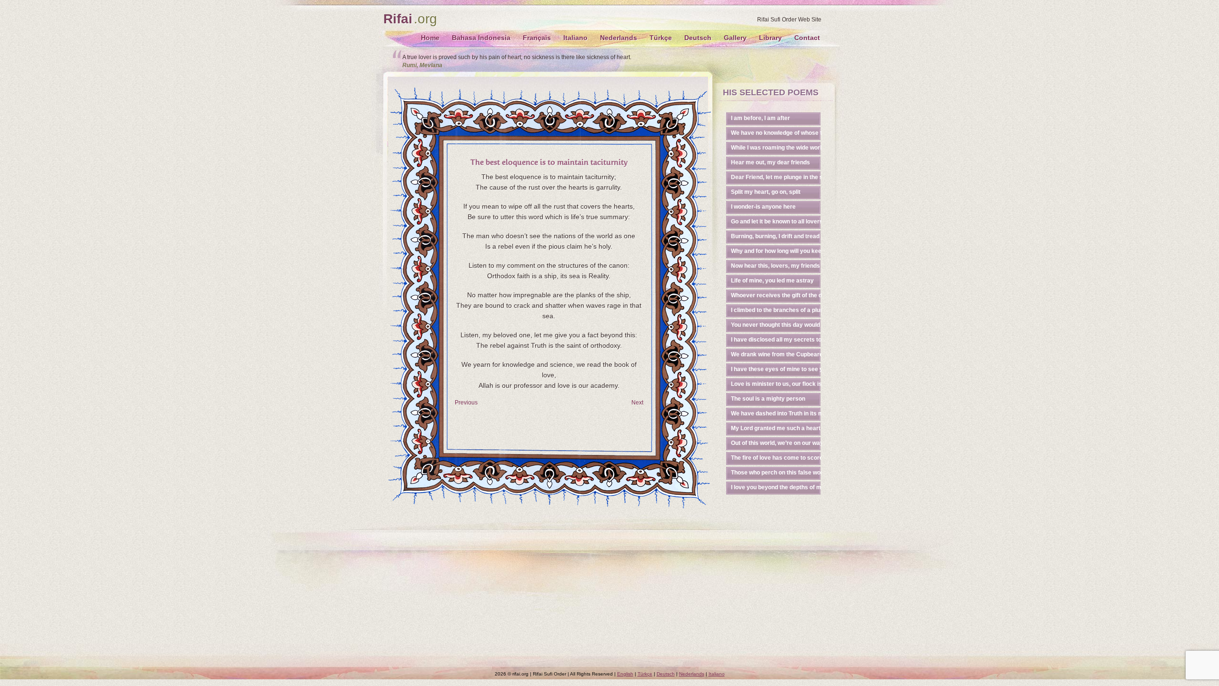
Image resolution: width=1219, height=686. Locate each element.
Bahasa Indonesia (481, 37)
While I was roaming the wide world (776, 147)
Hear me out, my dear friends (770, 162)
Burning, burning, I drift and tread (775, 236)
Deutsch (697, 37)
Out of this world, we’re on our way (776, 443)
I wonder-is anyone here (763, 206)
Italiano (575, 37)
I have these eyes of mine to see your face (776, 369)
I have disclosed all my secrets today (776, 339)
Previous (466, 402)
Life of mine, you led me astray (772, 280)
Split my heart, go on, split (765, 192)
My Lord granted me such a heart (775, 428)
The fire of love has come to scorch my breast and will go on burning (776, 457)
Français (537, 37)
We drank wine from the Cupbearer (776, 354)
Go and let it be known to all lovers (776, 221)
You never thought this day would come (776, 325)
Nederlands (618, 37)
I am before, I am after (760, 118)
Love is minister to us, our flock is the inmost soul (776, 384)
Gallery (735, 37)
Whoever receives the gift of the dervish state (776, 295)
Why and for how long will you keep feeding (776, 251)
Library (770, 37)
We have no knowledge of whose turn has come (776, 133)
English (625, 673)
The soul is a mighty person (768, 398)
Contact (807, 37)
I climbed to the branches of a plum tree (776, 310)
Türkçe (660, 37)
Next (637, 402)
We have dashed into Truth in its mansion (776, 413)
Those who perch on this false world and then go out (776, 472)
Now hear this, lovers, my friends (775, 265)
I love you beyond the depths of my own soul (776, 487)
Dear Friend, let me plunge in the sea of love (776, 177)
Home (430, 37)
